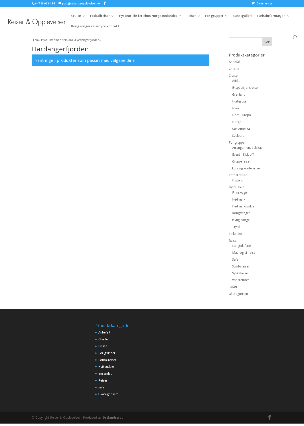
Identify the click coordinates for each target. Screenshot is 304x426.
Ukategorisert (238, 293)
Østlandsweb (113, 417)
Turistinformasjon (271, 16)
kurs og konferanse (246, 168)
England (237, 180)
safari (233, 287)
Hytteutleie (236, 187)
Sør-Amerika (241, 129)
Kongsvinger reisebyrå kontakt (95, 26)
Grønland (238, 94)
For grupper (214, 16)
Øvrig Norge (241, 220)
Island (236, 108)
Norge (236, 122)
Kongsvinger (241, 213)
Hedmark (238, 199)
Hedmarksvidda (243, 206)
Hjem (35, 40)
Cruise (76, 16)
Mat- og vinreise (243, 252)
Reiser (191, 16)
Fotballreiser (100, 16)
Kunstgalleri (242, 16)
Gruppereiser (241, 161)
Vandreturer (240, 280)
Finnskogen (240, 192)
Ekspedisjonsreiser (245, 87)
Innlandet (235, 233)
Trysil (236, 227)
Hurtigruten (240, 101)
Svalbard (238, 135)
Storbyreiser (240, 266)
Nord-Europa (241, 115)
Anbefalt (235, 62)
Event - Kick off (243, 154)
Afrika (236, 80)
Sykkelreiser (240, 273)
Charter (234, 68)
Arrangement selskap (247, 147)
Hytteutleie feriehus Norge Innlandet (148, 16)
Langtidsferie (241, 245)
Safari (236, 259)
